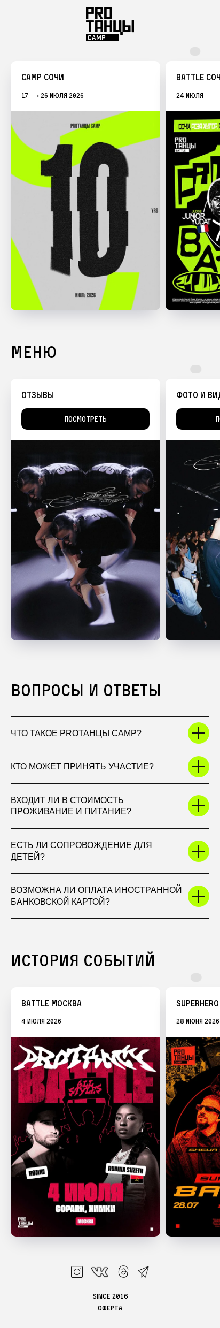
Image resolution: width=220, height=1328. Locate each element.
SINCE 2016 (110, 1296)
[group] (85, 185)
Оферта (110, 1307)
